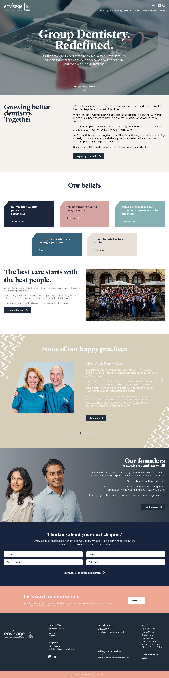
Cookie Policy (148, 635)
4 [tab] (86, 433)
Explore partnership (87, 156)
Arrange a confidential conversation (82, 573)
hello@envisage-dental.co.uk (61, 649)
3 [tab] (83, 433)
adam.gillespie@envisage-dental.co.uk (115, 658)
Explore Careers (15, 310)
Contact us (136, 600)
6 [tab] (91, 433)
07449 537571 (104, 655)
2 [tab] (80, 433)
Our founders (151, 507)
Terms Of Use (148, 632)
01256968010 (54, 646)
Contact (162, 10)
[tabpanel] (84, 394)
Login (153, 5)
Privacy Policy (148, 629)
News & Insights (149, 10)
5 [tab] (88, 433)
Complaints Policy (150, 641)
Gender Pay (147, 638)
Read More (95, 426)
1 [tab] (77, 433)
